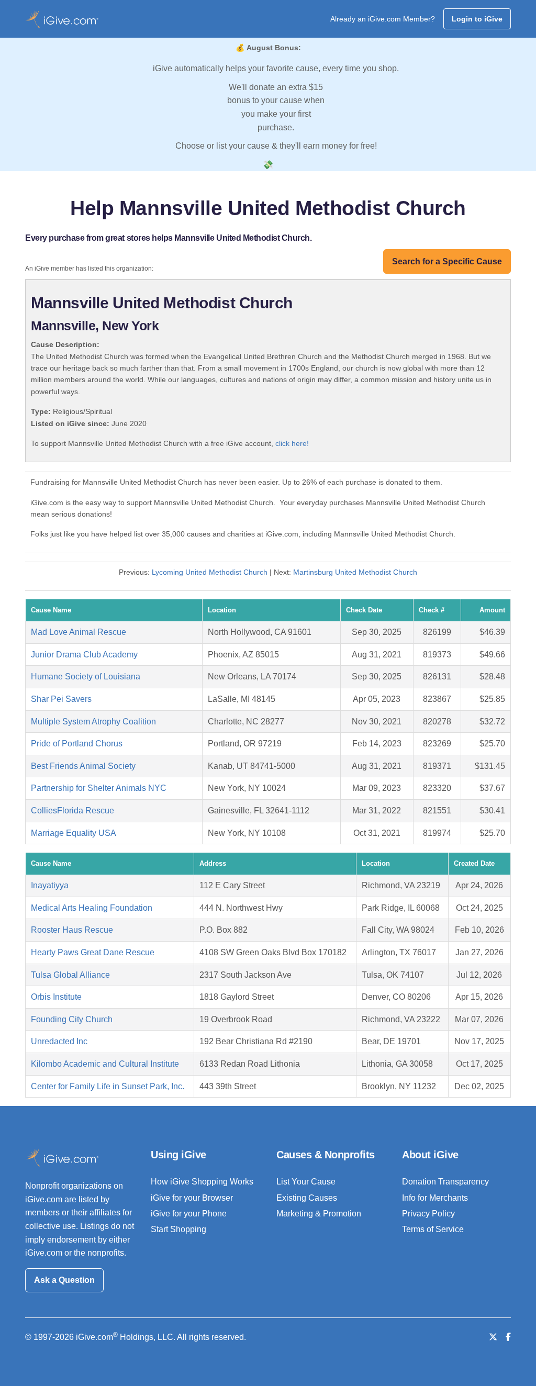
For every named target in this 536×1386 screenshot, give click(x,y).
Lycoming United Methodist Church (209, 572)
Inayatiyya (50, 885)
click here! (292, 443)
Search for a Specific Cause (447, 261)
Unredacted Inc (59, 1041)
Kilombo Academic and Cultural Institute (105, 1063)
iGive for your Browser (192, 1197)
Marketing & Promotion (318, 1213)
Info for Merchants (435, 1197)
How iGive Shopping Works (202, 1181)
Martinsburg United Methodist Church (355, 572)
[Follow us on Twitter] (493, 1337)
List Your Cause (306, 1181)
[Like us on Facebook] (508, 1337)
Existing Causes (306, 1197)
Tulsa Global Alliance (70, 974)
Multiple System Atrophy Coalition (93, 721)
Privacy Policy (428, 1213)
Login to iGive (477, 19)
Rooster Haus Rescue (72, 929)
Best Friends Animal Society (83, 766)
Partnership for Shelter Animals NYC (98, 788)
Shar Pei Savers (61, 699)
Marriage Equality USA (73, 833)
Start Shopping (178, 1229)
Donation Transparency (445, 1181)
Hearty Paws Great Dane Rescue (92, 952)
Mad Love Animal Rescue (78, 632)
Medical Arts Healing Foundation (91, 907)
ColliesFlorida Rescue (72, 810)
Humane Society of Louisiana (85, 676)
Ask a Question (64, 1280)
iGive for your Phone (189, 1213)
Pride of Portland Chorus (76, 743)
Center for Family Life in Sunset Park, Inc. (107, 1086)
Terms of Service (433, 1229)
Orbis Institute (56, 996)
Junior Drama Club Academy (84, 654)
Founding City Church (72, 1019)
